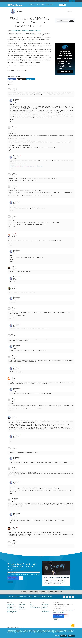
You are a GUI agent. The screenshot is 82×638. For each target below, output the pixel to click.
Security (43, 610)
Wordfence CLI (10, 610)
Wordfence (32, 41)
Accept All (63, 635)
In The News (32, 606)
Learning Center (22, 606)
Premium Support (22, 608)
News (47, 4)
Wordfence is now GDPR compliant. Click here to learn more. (26, 30)
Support (43, 4)
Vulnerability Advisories (35, 607)
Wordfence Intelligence (12, 611)
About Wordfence (45, 604)
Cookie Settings (56, 635)
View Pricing (62, 4)
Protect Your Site (65, 71)
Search (71, 20)
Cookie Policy (56, 632)
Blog (31, 604)
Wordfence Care (10, 607)
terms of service (27, 574)
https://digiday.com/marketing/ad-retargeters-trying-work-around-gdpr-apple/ (26, 166)
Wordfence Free (10, 604)
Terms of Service (11, 596)
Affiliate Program (45, 606)
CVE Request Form (45, 611)
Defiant (33, 35)
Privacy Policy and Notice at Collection (24, 596)
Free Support (21, 607)
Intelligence (37, 4)
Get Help (46, 1)
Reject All (71, 635)
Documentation (22, 604)
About (51, 4)
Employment (44, 607)
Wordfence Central (11, 612)
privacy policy (36, 574)
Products (31, 4)
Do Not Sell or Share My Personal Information (42, 596)
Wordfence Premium (11, 606)
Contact (43, 608)
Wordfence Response (11, 608)
